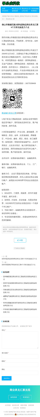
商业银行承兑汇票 (9, 113)
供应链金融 (35, 8)
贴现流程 (15, 11)
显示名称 (5, 353)
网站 (3, 369)
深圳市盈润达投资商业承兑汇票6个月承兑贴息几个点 (19, 259)
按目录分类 (15, 405)
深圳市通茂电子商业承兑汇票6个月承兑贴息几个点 (18, 264)
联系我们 (34, 11)
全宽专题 (8, 405)
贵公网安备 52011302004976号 (26, 414)
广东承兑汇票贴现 (19, 248)
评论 (4, 330)
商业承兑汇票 (26, 8)
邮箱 (4, 361)
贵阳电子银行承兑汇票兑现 (17, 412)
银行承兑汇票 (16, 8)
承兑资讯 (5, 11)
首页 (3, 8)
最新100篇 (23, 405)
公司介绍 (25, 11)
